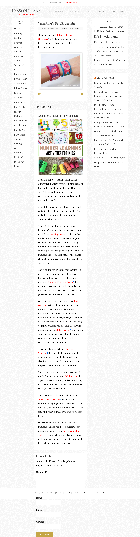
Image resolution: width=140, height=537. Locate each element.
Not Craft (18, 157)
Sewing (17, 28)
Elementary (113, 42)
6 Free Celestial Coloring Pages (109, 157)
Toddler (104, 64)
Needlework (20, 125)
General (104, 47)
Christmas (102, 27)
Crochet (18, 42)
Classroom (113, 27)
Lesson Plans (26, 10)
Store (112, 11)
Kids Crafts (19, 107)
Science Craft (111, 60)
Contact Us (67, 493)
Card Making (20, 73)
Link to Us (75, 493)
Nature (108, 55)
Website (40, 521)
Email (39, 509)
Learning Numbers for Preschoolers (58, 115)
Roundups (101, 11)
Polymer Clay (20, 78)
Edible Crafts (20, 88)
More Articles (105, 77)
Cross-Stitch (20, 83)
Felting (17, 92)
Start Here (59, 493)
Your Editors (84, 493)
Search (123, 11)
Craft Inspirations (114, 31)
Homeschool (114, 47)
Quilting (18, 38)
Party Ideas (19, 134)
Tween (112, 64)
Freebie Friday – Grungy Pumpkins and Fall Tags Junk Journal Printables (108, 95)
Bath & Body (20, 129)
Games (97, 47)
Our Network (73, 11)
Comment (41, 471)
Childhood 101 (70, 376)
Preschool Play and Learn (60, 281)
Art (95, 26)
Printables (99, 60)
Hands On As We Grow (49, 399)
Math (102, 55)
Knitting (18, 33)
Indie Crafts (20, 102)
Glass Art (18, 97)
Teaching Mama (57, 234)
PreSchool (113, 56)
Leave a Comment (73, 28)
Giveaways (88, 11)
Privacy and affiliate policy (97, 493)
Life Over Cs (63, 329)
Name (39, 497)
